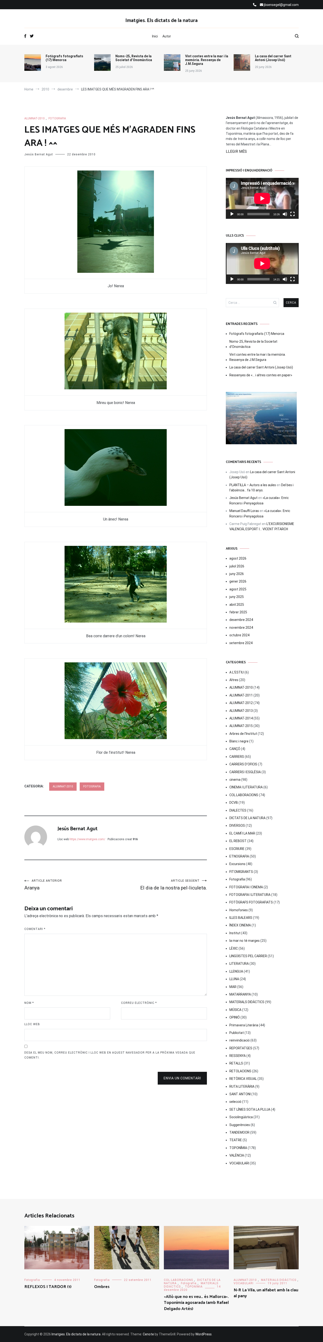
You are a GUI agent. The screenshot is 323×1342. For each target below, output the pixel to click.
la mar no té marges (244, 941)
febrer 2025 (238, 612)
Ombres (101, 1286)
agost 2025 (237, 589)
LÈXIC (233, 948)
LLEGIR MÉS (236, 151)
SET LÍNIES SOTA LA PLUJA (249, 1109)
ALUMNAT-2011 (241, 695)
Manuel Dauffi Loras (244, 511)
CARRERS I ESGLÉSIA (245, 772)
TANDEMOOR (239, 1132)
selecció (235, 1102)
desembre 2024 (241, 620)
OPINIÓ (234, 1017)
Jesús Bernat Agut (38, 154)
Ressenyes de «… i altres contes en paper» (260, 375)
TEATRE (235, 1140)
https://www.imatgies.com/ (87, 839)
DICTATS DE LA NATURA (247, 818)
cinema (234, 779)
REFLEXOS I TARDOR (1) (47, 1286)
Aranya (43, 885)
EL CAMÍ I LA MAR (242, 833)
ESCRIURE (236, 849)
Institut (234, 933)
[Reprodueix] (232, 214)
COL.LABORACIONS (243, 795)
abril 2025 (236, 604)
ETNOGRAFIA (239, 856)
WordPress (203, 1334)
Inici (155, 36)
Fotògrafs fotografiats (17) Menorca (64, 58)
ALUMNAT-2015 (241, 726)
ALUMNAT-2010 (34, 118)
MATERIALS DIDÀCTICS (246, 1002)
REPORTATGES (240, 1048)
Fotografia (57, 118)
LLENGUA (236, 971)
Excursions (237, 864)
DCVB (233, 802)
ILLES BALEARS (240, 918)
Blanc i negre (239, 741)
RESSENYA (237, 1056)
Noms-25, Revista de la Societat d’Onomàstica (133, 58)
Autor (166, 36)
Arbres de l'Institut (243, 734)
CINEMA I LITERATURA (246, 787)
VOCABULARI (239, 1163)
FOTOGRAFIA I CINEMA (246, 887)
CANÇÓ (234, 749)
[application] (262, 198)
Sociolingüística (241, 1117)
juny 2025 (236, 597)
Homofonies (238, 910)
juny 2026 (236, 574)
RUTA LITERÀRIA (241, 1086)
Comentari (34, 929)
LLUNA (234, 979)
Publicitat (236, 1033)
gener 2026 (237, 581)
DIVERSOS (237, 825)
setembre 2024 (241, 643)
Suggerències (239, 1125)
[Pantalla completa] (292, 214)
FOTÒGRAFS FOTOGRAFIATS (251, 902)
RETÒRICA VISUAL (243, 1079)
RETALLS (236, 1063)
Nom (29, 1003)
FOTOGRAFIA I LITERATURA (250, 895)
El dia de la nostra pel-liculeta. (173, 885)
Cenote (148, 1334)
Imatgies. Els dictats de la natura (161, 21)
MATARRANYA (240, 994)
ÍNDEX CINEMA (240, 925)
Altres (233, 680)
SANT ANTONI (240, 1094)
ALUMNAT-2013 (241, 711)
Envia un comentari (182, 1078)
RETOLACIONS (240, 1071)
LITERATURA (239, 963)
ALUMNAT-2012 (241, 703)
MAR (232, 987)
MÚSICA (235, 1010)
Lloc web (32, 1024)
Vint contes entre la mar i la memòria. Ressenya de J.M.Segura (206, 60)
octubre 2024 (239, 635)
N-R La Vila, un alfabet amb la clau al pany (266, 1293)
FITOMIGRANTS (241, 872)
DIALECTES (237, 810)
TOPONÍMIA (238, 1148)
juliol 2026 (236, 566)
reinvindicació (239, 1040)
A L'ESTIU (236, 672)
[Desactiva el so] (285, 214)
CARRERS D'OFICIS (243, 764)
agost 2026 (237, 558)
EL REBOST (238, 841)
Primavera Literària (243, 1025)
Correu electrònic (139, 1003)
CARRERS (236, 757)
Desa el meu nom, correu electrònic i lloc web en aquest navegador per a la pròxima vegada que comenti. (109, 1055)
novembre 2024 (241, 627)
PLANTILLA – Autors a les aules (252, 485)
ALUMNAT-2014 (241, 718)
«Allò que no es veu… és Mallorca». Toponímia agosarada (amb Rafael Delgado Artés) (196, 1302)
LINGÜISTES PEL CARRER (248, 956)
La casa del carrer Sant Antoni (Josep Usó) (273, 58)
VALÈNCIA (236, 1155)
